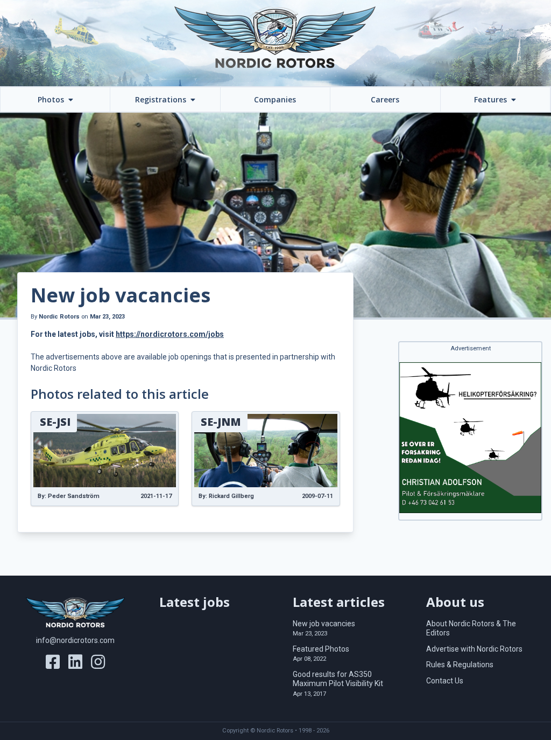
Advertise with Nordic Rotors (474, 649)
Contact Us (444, 680)
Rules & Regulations (459, 664)
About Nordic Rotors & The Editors (471, 628)
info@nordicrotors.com (75, 640)
